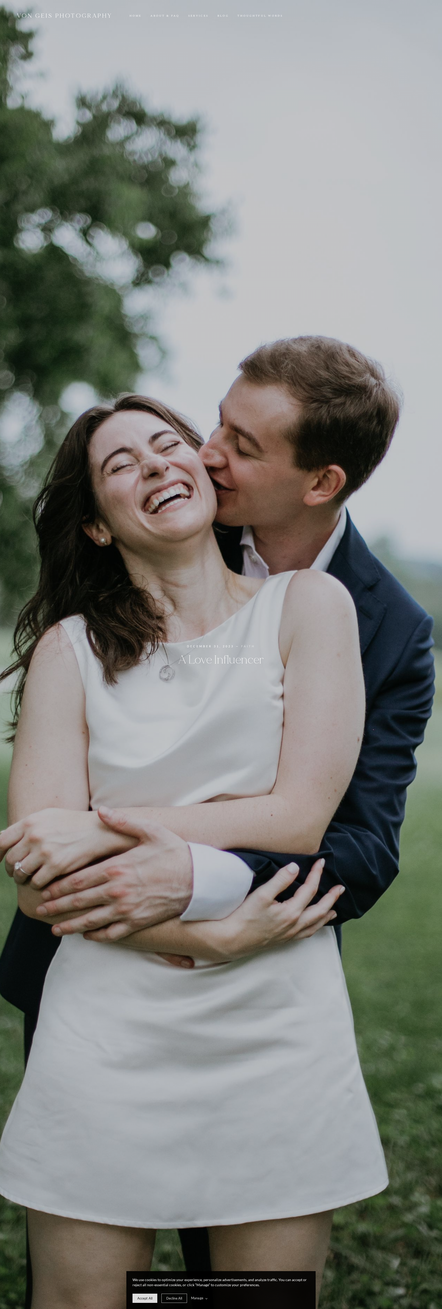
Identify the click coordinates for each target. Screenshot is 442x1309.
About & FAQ (164, 16)
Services (198, 16)
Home (135, 16)
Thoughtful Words (260, 16)
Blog (223, 16)
